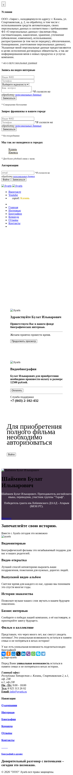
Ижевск (13, 152)
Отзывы (6, 733)
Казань (13, 149)
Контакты (8, 740)
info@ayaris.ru (18, 691)
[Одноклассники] (8, 654)
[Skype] (38, 654)
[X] (18, 654)
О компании (9, 705)
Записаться (9, 98)
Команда (7, 726)
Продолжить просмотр (24, 341)
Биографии (8, 719)
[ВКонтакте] (3, 654)
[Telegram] (43, 654)
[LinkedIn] (23, 654)
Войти (11, 454)
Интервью (8, 712)
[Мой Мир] (13, 654)
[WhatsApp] (33, 654)
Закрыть (6, 518)
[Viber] (28, 654)
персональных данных (28, 94)
